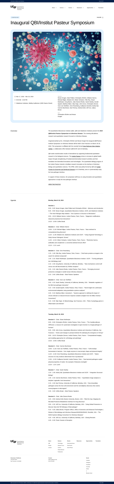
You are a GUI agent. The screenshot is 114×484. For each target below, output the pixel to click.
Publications (60, 451)
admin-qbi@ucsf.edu (52, 459)
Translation (98, 440)
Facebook (88, 464)
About (49, 440)
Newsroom (79, 440)
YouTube (88, 466)
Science (59, 440)
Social (87, 457)
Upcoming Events (71, 443)
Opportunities (89, 440)
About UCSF (101, 1)
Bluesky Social (89, 473)
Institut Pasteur (76, 156)
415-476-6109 (51, 461)
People (49, 445)
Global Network (61, 449)
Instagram (88, 462)
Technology (60, 443)
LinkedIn (88, 460)
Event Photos (70, 447)
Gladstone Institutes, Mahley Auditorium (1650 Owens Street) (34, 103)
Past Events (69, 445)
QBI (49, 443)
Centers (59, 447)
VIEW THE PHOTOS (54, 184)
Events (68, 440)
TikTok (87, 468)
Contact (50, 447)
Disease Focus (61, 445)
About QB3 (101, 482)
